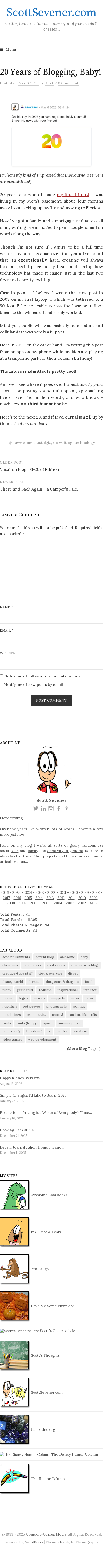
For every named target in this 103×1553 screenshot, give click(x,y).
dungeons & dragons (62, 981)
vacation (80, 1031)
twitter (62, 1031)
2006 (34, 903)
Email (6, 630)
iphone (7, 998)
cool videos (56, 965)
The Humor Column (47, 1478)
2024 (28, 892)
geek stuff (25, 990)
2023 (40, 892)
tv (49, 1031)
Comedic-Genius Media (46, 1534)
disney (73, 973)
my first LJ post (73, 194)
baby (84, 957)
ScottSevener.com (51, 13)
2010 (82, 897)
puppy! (57, 1014)
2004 (58, 903)
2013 (50, 897)
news (90, 998)
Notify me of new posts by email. (34, 684)
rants (6, 1023)
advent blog (45, 957)
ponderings (11, 1014)
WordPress (34, 1542)
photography (56, 1006)
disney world (12, 981)
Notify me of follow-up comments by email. (43, 676)
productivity (36, 1014)
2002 (82, 903)
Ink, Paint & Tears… (47, 1232)
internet (90, 990)
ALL (93, 903)
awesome (23, 442)
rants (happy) (27, 1023)
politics (79, 1006)
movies (39, 998)
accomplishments (16, 957)
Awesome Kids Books (48, 1195)
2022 (51, 892)
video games (12, 1039)
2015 (28, 897)
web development (42, 1039)
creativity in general (65, 851)
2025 (16, 892)
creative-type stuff (17, 973)
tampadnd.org (42, 1429)
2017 (6, 897)
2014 (39, 897)
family (33, 851)
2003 (70, 903)
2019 (85, 892)
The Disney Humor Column (74, 1454)
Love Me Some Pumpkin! (52, 1306)
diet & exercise (50, 973)
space (47, 1023)
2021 (62, 892)
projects (50, 856)
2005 (46, 903)
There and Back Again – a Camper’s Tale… (40, 489)
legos (23, 998)
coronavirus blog (84, 965)
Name (6, 607)
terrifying (34, 1031)
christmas (10, 965)
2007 (22, 903)
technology (84, 442)
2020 (74, 892)
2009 (93, 897)
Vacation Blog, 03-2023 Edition (29, 469)
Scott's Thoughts (45, 1355)
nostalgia (42, 442)
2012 (61, 897)
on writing (62, 442)
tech (14, 851)
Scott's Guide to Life (57, 1331)
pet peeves (31, 1006)
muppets (58, 998)
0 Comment (68, 83)
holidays (45, 990)
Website (7, 653)
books (71, 856)
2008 (11, 903)
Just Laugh (39, 1269)
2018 (96, 892)
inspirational (67, 990)
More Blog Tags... (83, 1048)
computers (32, 965)
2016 (17, 897)
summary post (69, 1023)
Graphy (64, 1542)
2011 (71, 897)
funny (6, 990)
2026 (5, 892)
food (88, 981)
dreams (34, 981)
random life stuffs (83, 1014)
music (75, 998)
